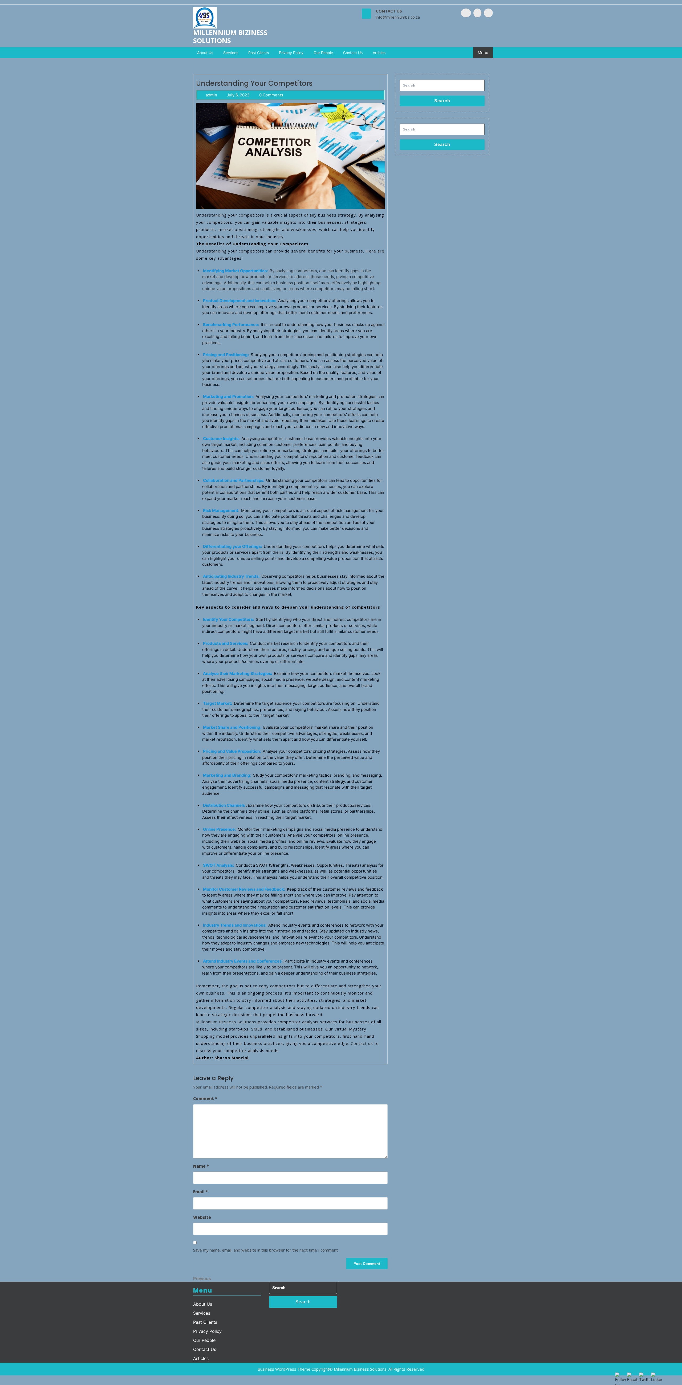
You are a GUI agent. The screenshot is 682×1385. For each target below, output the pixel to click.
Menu (483, 52)
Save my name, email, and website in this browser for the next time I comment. (266, 1250)
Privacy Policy (291, 52)
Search (442, 101)
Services (230, 52)
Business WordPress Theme (284, 1369)
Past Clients (258, 52)
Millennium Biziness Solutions (230, 36)
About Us (205, 52)
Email (200, 1191)
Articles (379, 52)
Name (201, 1166)
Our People (323, 52)
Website (202, 1217)
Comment (205, 1098)
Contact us (362, 1043)
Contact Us (353, 52)
